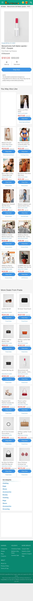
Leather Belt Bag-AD (8, 370)
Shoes (5, 489)
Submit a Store (26, 551)
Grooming (6, 509)
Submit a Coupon (27, 553)
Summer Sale (15, 555)
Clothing (5, 483)
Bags (4, 486)
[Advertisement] (8, 109)
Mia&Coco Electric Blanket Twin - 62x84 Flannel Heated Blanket (24, 236)
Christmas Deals (16, 548)
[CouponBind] (13, 2)
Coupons (3, 556)
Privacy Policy (5, 566)
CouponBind (4, 579)
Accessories (7, 492)
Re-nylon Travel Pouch (24, 309)
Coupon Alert (25, 548)
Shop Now (16, 69)
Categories (4, 548)
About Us (3, 563)
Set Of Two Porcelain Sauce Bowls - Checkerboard (8, 433)
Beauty (5, 495)
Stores (3, 551)
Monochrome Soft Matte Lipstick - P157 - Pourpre (24, 371)
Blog (2, 553)
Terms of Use (4, 568)
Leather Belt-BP (6, 309)
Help (23, 556)
